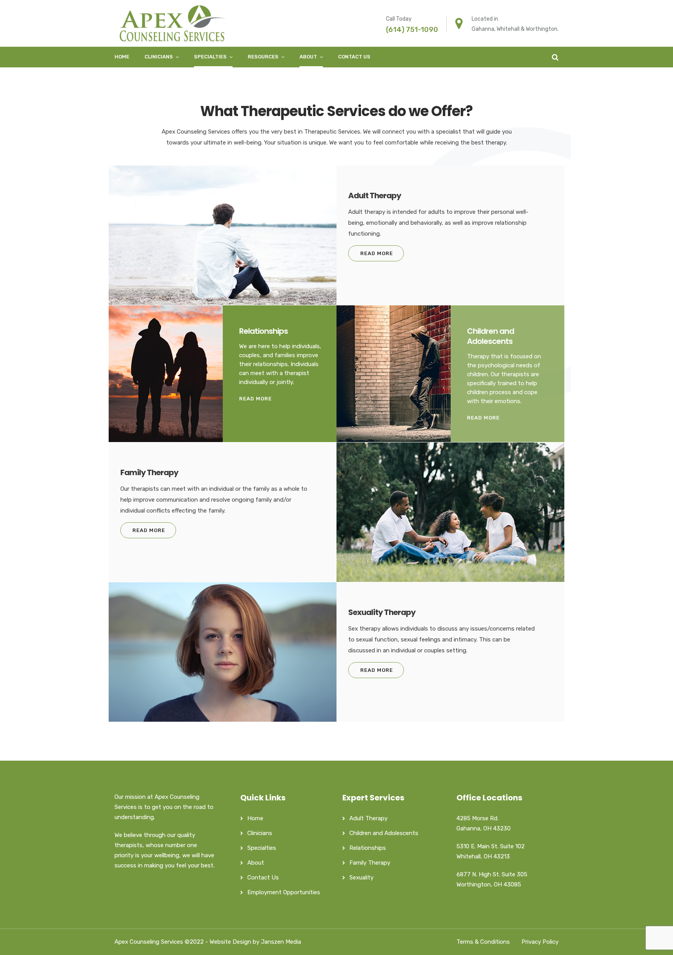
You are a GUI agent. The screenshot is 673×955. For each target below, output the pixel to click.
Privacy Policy (539, 941)
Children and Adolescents (383, 833)
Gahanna (483, 29)
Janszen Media (281, 941)
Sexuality (361, 877)
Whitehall (508, 29)
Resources (263, 57)
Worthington (541, 29)
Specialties (210, 57)
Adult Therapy (368, 818)
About (308, 57)
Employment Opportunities (283, 892)
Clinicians (158, 57)
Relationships (367, 847)
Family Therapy (369, 862)
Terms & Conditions (483, 941)
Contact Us (354, 57)
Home (122, 57)
